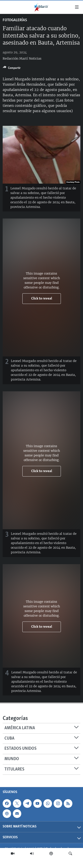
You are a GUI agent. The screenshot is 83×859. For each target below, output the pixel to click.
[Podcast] (51, 853)
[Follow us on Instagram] (58, 803)
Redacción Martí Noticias (22, 58)
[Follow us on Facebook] (7, 803)
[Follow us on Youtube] (37, 803)
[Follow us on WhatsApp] (47, 803)
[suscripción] (17, 813)
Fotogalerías (15, 20)
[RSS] (68, 803)
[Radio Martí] (32, 853)
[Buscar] (70, 853)
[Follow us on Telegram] (27, 803)
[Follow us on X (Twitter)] (17, 803)
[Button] (12, 68)
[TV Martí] (12, 853)
